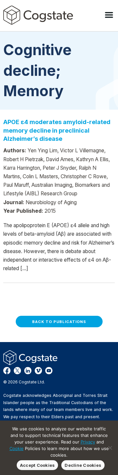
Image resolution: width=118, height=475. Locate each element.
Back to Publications (59, 321)
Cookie (17, 448)
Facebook (6, 370)
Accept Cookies (37, 465)
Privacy (88, 441)
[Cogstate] (38, 15)
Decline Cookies (83, 465)
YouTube (48, 370)
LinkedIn (27, 370)
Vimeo (38, 370)
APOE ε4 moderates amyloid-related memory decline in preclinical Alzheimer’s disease (56, 130)
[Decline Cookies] (110, 447)
